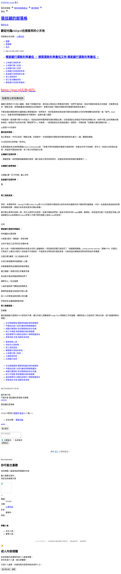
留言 (21, 413)
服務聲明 (83, 541)
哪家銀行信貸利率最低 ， (16, 82)
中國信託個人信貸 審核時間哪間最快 (21, 326)
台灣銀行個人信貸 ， (14, 68)
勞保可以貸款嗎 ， (13, 345)
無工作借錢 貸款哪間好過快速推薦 (20, 332)
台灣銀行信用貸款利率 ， (16, 71)
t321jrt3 (4, 400)
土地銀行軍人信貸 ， (14, 65)
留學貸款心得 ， (12, 342)
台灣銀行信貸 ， (12, 359)
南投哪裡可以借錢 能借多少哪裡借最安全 (23, 334)
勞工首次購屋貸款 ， (14, 80)
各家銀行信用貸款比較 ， (16, 74)
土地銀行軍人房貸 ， (14, 353)
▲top (3, 424)
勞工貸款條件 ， (12, 77)
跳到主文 (5, 25)
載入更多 (5, 428)
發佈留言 (5, 443)
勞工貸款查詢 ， (12, 348)
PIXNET (42, 541)
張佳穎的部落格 (14, 18)
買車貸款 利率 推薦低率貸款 (17, 337)
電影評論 (19, 420)
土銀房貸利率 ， (12, 356)
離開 (13, 569)
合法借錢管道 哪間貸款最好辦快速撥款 (22, 323)
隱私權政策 (74, 541)
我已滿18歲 (6, 569)
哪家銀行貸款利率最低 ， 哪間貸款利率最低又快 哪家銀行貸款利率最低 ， (52, 56)
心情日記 (20, 37)
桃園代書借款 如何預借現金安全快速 (21, 329)
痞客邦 (16, 413)
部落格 (8, 44)
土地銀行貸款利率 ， (14, 63)
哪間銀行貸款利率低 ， (15, 350)
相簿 (7, 41)
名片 (7, 47)
